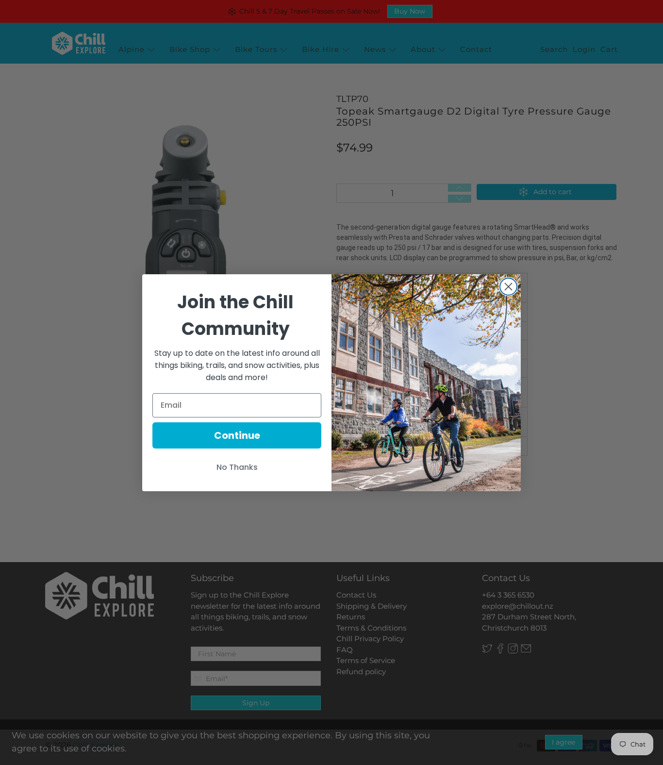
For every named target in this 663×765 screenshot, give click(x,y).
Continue (237, 435)
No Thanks (237, 467)
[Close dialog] (508, 286)
